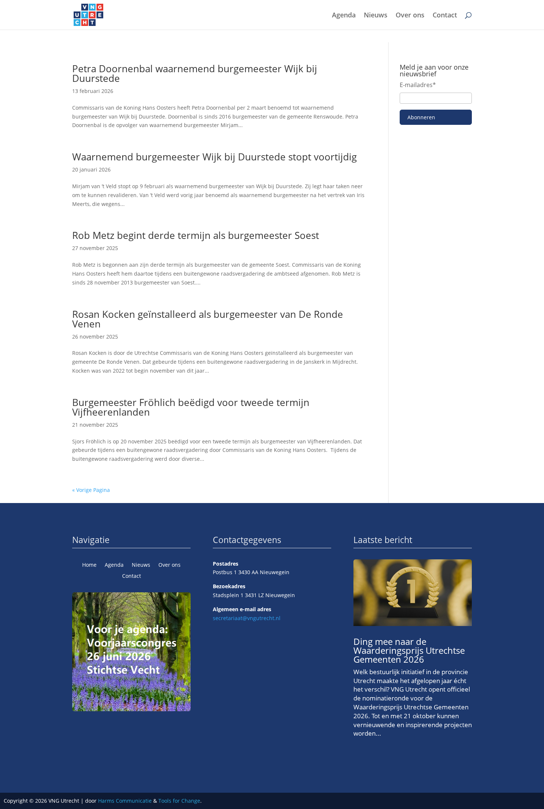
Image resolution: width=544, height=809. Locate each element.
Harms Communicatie (125, 800)
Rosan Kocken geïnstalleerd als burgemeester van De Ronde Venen (207, 318)
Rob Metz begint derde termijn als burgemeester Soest (195, 235)
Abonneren (421, 117)
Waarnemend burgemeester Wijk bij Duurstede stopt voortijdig (214, 156)
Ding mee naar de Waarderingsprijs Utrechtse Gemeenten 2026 (409, 650)
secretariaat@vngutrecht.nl (247, 618)
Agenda (344, 15)
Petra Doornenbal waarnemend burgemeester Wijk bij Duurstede (194, 73)
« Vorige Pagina (91, 489)
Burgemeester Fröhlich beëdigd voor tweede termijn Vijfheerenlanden (190, 407)
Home (89, 565)
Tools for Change (179, 800)
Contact (445, 15)
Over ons (410, 15)
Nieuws (375, 15)
